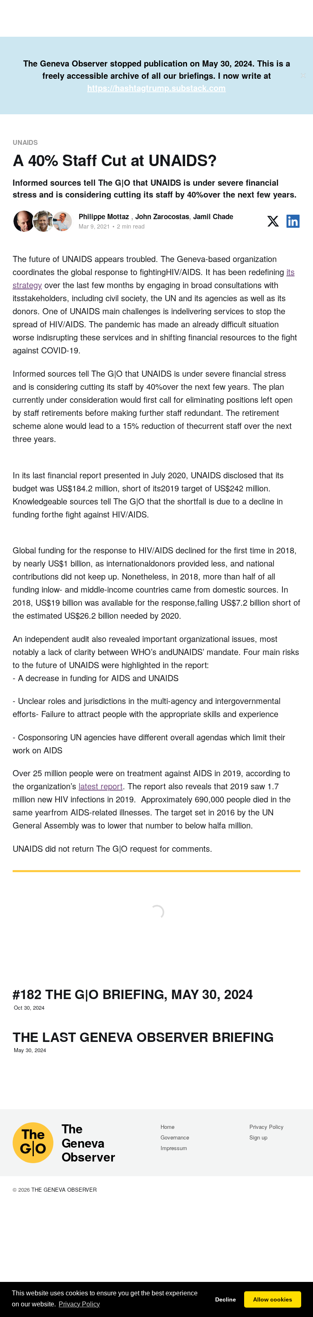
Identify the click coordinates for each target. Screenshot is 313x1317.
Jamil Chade (213, 216)
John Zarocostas (162, 216)
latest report (101, 786)
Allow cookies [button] (272, 1299)
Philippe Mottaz (105, 216)
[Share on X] (273, 221)
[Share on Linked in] (293, 221)
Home (167, 1126)
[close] (303, 75)
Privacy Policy (266, 1126)
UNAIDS (25, 142)
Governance (175, 1137)
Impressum (174, 1148)
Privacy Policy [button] (79, 1304)
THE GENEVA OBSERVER (64, 1189)
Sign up (258, 1137)
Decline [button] (225, 1299)
